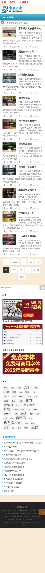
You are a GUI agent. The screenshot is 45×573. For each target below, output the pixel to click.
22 (6, 269)
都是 (19, 427)
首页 (6, 262)
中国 (12, 387)
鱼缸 (34, 427)
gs (7, 70)
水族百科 (11, 2)
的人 (24, 413)
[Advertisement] (22, 550)
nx (7, 208)
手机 (29, 396)
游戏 (35, 409)
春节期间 (8, 405)
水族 (7, 409)
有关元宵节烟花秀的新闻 (13, 478)
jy (6, 47)
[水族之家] (22, 9)
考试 (11, 418)
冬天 (6, 391)
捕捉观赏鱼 (24, 97)
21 (38, 262)
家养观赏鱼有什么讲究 (29, 28)
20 (31, 262)
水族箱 (15, 409)
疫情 (16, 413)
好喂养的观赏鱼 (26, 74)
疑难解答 (23, 513)
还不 (6, 427)
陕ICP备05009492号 (34, 513)
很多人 (22, 396)
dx (7, 139)
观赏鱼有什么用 (26, 51)
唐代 (27, 391)
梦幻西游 (29, 405)
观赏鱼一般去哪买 (27, 166)
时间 (20, 401)
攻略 (6, 401)
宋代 (6, 396)
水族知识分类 (23, 2)
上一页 (15, 262)
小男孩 (22, 525)
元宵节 (28, 387)
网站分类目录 (37, 510)
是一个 (18, 405)
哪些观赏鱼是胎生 (27, 190)
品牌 (20, 392)
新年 (14, 401)
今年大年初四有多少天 (12, 454)
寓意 (14, 396)
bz (7, 116)
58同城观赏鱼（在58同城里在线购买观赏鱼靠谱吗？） (23, 450)
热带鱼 (7, 413)
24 (21, 269)
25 (28, 269)
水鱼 (22, 410)
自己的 (21, 417)
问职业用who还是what (12, 470)
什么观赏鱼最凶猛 (27, 236)
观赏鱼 (9, 422)
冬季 (14, 391)
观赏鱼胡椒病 (25, 143)
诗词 (26, 423)
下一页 (36, 269)
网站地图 (16, 513)
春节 (28, 400)
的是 (32, 413)
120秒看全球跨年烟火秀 (13, 482)
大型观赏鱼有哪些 (27, 120)
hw (7, 93)
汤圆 (28, 409)
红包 (5, 418)
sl (6, 255)
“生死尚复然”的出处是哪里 (14, 466)
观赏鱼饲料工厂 (26, 213)
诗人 (20, 423)
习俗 (19, 387)
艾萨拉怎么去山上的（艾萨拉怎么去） (19, 458)
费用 (32, 423)
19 (23, 262)
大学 (33, 392)
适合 (13, 428)
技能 (35, 396)
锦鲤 (26, 427)
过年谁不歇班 (9, 490)
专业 (6, 387)
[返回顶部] (42, 512)
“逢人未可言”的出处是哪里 (14, 474)
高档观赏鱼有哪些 (11, 446)
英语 (30, 418)
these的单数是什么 (11, 486)
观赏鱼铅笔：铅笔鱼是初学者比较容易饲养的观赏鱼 (23, 442)
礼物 (38, 414)
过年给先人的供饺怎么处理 (14, 462)
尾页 (22, 277)
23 (14, 269)
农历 (36, 388)
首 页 (4, 2)
